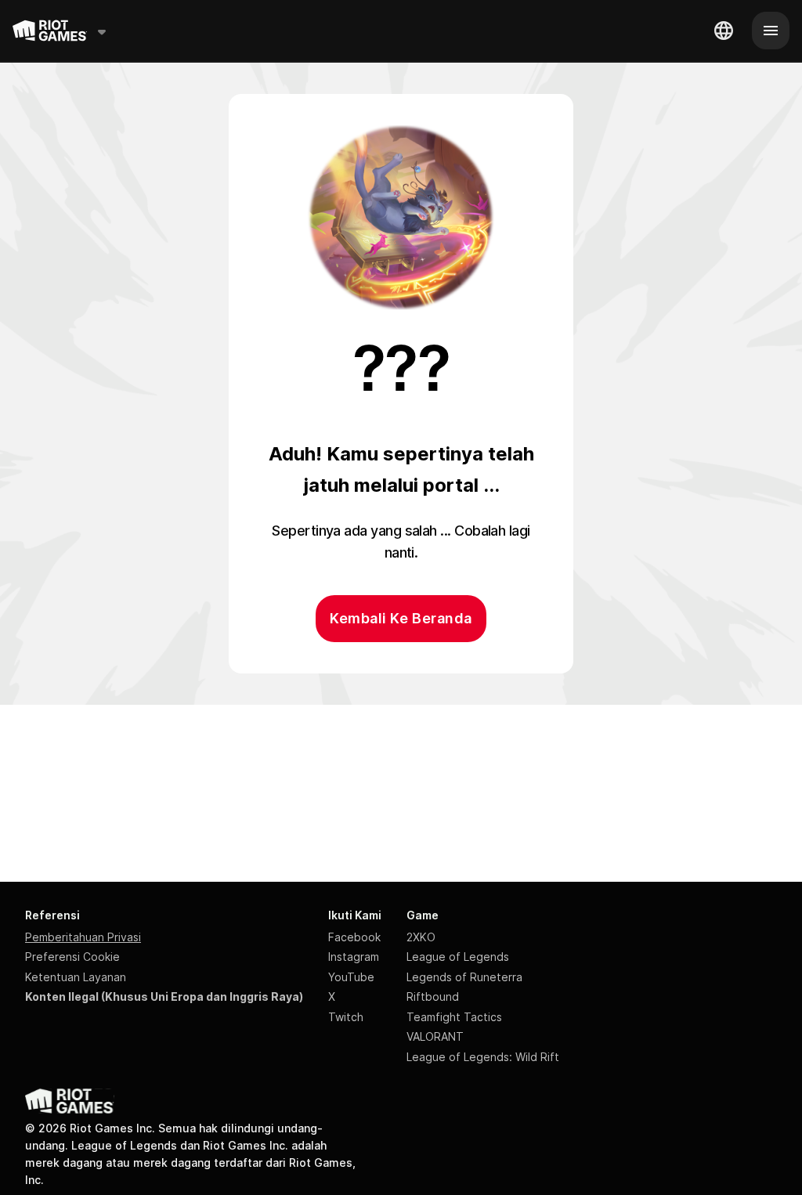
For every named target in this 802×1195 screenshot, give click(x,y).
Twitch (345, 1017)
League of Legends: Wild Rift (482, 1056)
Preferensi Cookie (72, 956)
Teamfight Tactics (454, 1017)
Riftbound (432, 996)
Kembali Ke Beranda (400, 618)
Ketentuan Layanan (75, 977)
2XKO (420, 937)
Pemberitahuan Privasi (83, 937)
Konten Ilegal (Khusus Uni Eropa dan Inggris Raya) (164, 996)
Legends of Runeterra (464, 977)
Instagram (353, 956)
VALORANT (435, 1036)
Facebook (354, 937)
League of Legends (457, 956)
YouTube (351, 977)
